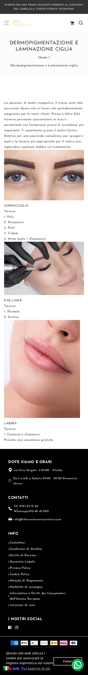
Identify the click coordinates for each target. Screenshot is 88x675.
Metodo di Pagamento (26, 580)
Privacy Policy (20, 568)
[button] (6, 23)
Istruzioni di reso (22, 605)
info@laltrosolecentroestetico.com (37, 519)
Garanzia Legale (22, 561)
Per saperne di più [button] (35, 668)
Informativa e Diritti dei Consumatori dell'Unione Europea (38, 596)
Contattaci (17, 542)
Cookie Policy (20, 574)
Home (42, 57)
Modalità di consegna (26, 587)
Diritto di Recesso (23, 555)
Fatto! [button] (67, 661)
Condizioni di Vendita (26, 549)
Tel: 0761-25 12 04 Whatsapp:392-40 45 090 (31, 509)
